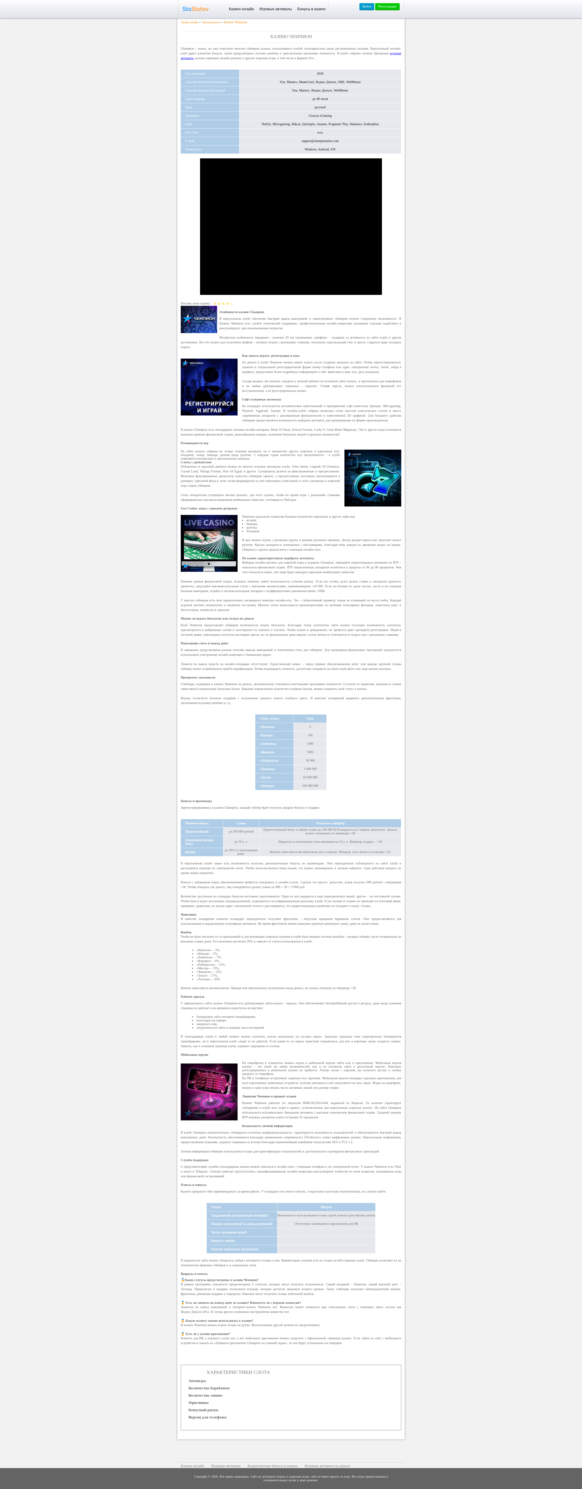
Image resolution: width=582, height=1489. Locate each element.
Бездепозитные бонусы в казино (273, 1466)
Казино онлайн (241, 9)
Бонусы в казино (311, 9)
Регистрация (387, 6)
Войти (366, 6)
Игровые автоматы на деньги (327, 1466)
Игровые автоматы (275, 9)
